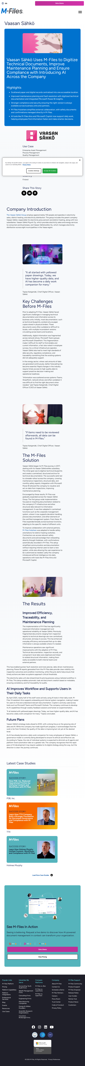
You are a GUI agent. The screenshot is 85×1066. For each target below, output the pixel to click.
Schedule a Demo (58, 990)
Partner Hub (72, 999)
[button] (33, 1027)
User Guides (72, 996)
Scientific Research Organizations (25, 1012)
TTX (8, 831)
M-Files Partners (57, 993)
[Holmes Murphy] (32, 849)
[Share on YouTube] (29, 193)
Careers (54, 996)
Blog (3, 1002)
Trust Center (56, 1002)
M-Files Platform (8, 984)
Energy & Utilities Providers (25, 1007)
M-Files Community (75, 984)
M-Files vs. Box (40, 986)
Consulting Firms (25, 996)
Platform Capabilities (9, 990)
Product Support (74, 987)
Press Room (56, 999)
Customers (72, 1005)
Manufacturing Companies (24, 1002)
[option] (17, 3)
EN (6, 3)
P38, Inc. (11, 798)
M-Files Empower (74, 990)
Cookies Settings (33, 171)
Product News (73, 1002)
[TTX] (32, 816)
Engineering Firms (25, 999)
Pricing (4, 987)
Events (4, 1005)
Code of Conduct (58, 1005)
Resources (6, 1008)
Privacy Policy (56, 1008)
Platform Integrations (6, 993)
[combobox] (17, 3)
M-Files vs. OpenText (39, 994)
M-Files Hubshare (30, 530)
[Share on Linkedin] (35, 193)
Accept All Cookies (50, 171)
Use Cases (6, 1011)
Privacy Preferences (54, 1059)
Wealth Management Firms (26, 991)
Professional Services (6, 998)
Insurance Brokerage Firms (24, 1017)
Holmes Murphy (14, 865)
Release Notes (73, 993)
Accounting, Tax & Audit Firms (25, 987)
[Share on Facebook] (23, 193)
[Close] (79, 160)
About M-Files (57, 984)
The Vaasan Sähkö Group (16, 215)
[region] (42, 166)
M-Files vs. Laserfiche (39, 990)
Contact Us (56, 987)
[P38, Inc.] (32, 782)
